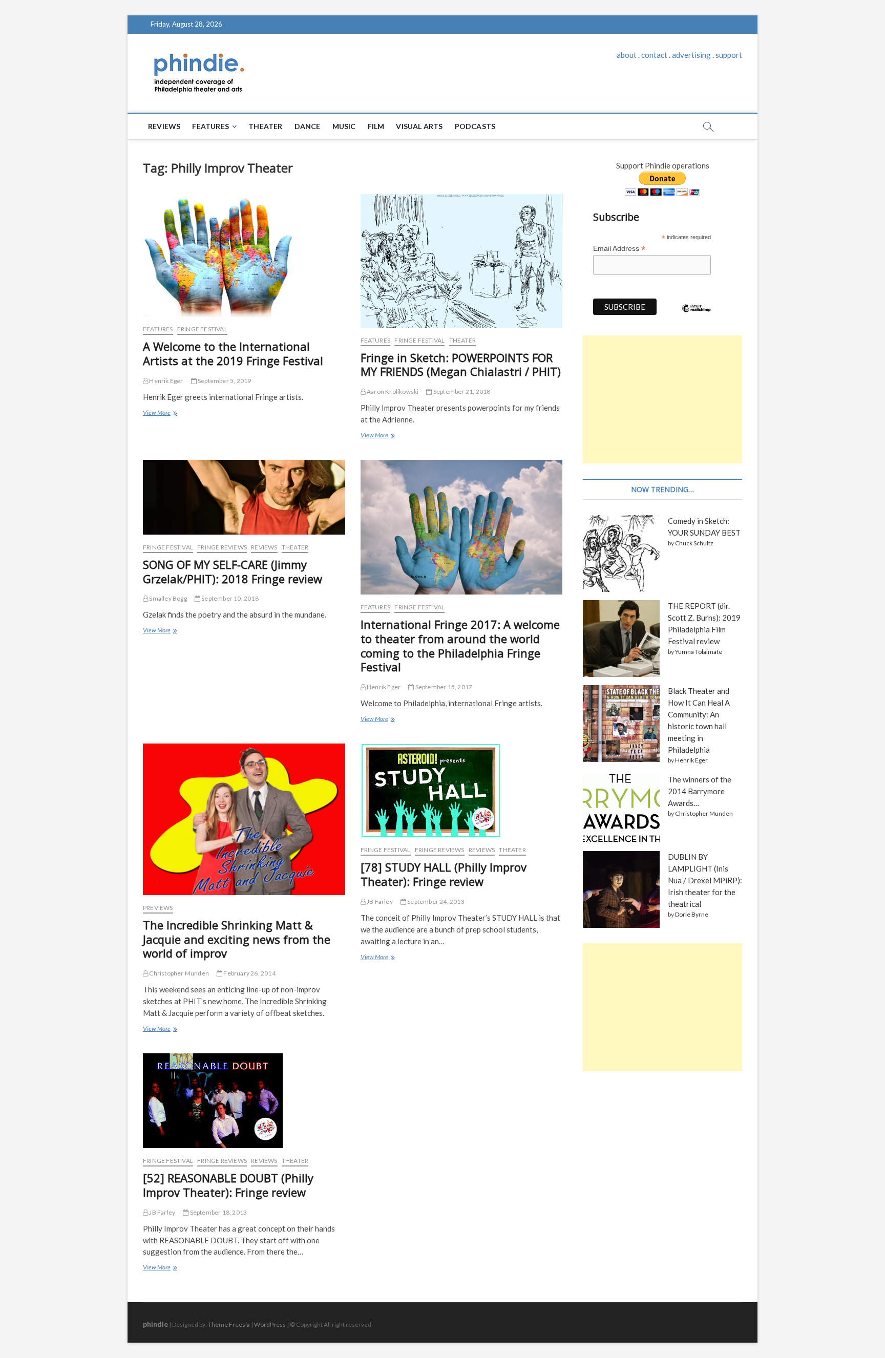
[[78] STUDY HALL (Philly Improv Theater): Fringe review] (462, 790)
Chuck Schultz (694, 543)
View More (159, 414)
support (728, 54)
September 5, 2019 (224, 381)
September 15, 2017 (443, 687)
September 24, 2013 (435, 901)
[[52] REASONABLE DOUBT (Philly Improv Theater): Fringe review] (244, 1100)
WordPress (270, 1324)
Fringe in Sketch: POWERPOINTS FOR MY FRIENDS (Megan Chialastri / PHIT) (461, 364)
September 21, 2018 (461, 391)
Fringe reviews (222, 547)
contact (654, 54)
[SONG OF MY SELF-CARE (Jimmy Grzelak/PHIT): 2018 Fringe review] (244, 497)
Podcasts (475, 126)
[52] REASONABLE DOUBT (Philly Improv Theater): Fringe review (228, 1185)
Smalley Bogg (167, 598)
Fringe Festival (202, 329)
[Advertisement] (662, 399)
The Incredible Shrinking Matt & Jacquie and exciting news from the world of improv (236, 939)
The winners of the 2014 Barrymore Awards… (699, 791)
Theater (265, 126)
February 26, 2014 (249, 973)
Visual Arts (419, 126)
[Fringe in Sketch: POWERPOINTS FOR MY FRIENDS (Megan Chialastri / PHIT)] (462, 261)
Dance (307, 126)
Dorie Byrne (691, 914)
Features (210, 126)
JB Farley (379, 901)
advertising (691, 54)
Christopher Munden (178, 973)
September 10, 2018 (229, 598)
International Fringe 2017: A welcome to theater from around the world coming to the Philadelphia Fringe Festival (460, 646)
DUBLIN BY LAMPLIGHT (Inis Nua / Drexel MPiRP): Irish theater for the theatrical (705, 880)
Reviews (164, 126)
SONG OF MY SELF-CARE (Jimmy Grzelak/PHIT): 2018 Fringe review (232, 571)
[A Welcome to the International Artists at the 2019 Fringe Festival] (244, 255)
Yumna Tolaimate (698, 651)
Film (376, 126)
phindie (155, 1324)
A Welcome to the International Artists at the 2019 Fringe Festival (233, 353)
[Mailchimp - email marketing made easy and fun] (696, 316)
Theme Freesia (229, 1324)
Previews (158, 907)
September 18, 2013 (217, 1212)
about (627, 54)
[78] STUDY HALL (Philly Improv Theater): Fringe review (443, 874)
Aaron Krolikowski (392, 391)
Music (344, 126)
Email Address (619, 248)
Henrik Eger (165, 381)
